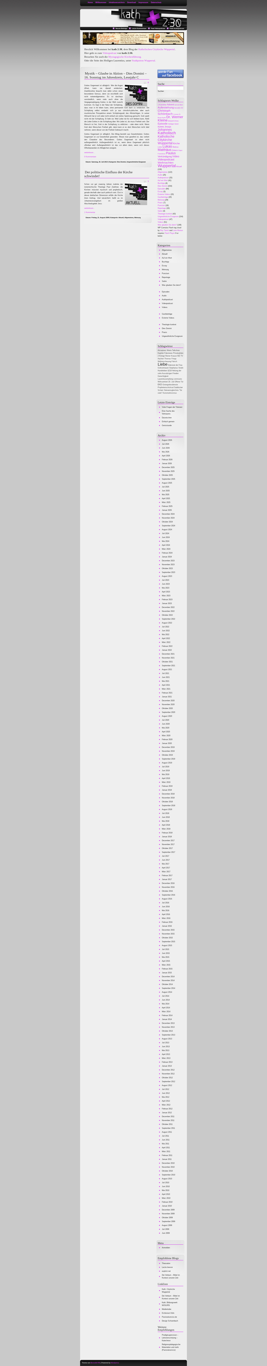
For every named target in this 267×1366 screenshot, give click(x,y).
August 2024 (167, 529)
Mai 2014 (165, 1004)
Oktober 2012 (167, 1078)
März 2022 (166, 642)
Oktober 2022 (167, 615)
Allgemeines (129, 217)
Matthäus (164, 150)
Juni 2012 (166, 1093)
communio (178, 379)
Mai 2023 (165, 588)
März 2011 (166, 1151)
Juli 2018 (165, 813)
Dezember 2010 (168, 1163)
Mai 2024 (165, 541)
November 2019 (168, 751)
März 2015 (166, 965)
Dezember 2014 (168, 976)
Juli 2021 (165, 673)
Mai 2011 (165, 1144)
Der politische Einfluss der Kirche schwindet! (108, 174)
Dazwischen (167, 418)
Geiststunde (167, 425)
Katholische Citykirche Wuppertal (166, 140)
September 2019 (168, 759)
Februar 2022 (167, 646)
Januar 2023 (167, 603)
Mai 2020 (165, 728)
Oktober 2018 (167, 802)
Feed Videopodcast (158, 28)
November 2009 (168, 1214)
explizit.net (166, 1271)
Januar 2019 (167, 790)
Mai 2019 (165, 774)
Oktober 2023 (167, 568)
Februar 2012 (167, 1109)
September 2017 (168, 852)
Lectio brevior (167, 1267)
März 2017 (166, 872)
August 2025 (167, 483)
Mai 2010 (165, 1190)
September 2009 (168, 1221)
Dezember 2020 (168, 701)
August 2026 (167, 440)
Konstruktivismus (170, 393)
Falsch (174, 361)
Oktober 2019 (167, 755)
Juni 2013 (166, 1046)
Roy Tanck (164, 230)
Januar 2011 (167, 1159)
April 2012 (166, 1101)
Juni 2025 (166, 491)
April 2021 (166, 685)
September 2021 (168, 666)
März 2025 (166, 502)
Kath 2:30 (93, 13)
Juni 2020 (166, 724)
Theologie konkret (165, 214)
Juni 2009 (166, 1233)
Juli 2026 (165, 444)
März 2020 (166, 736)
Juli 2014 (165, 996)
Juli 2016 (165, 903)
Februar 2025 (167, 506)
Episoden (161, 189)
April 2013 (166, 1054)
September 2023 (168, 572)
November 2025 (168, 471)
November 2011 (168, 1120)
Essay (160, 191)
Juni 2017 (166, 860)
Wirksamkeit (163, 382)
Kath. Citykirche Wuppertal (168, 1290)
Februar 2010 (167, 1202)
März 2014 (166, 1011)
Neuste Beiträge (121, 28)
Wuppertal (167, 165)
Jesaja (168, 126)
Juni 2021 (166, 677)
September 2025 (168, 479)
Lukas (167, 146)
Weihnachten (166, 162)
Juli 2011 (165, 1136)
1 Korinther (162, 105)
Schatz (160, 390)
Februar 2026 (167, 460)
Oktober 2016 (167, 891)
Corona (175, 114)
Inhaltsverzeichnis (117, 2)
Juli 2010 (165, 1183)
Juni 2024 (166, 537)
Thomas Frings (170, 359)
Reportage (162, 208)
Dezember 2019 (168, 747)
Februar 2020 (167, 739)
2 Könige (161, 356)
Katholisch (167, 133)
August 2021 (167, 669)
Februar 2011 (167, 1155)
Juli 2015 (165, 949)
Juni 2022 (166, 631)
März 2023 (166, 596)
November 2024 (168, 518)
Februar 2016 (167, 922)
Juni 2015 (166, 953)
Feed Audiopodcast (177, 28)
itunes (161, 126)
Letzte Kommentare (139, 28)
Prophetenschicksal (166, 387)
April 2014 (166, 1008)
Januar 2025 (167, 510)
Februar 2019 (167, 786)
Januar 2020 (167, 743)
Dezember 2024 (168, 514)
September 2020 (168, 712)
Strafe (180, 368)
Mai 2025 (165, 495)
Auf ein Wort (179, 105)
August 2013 (167, 1039)
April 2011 (166, 1148)
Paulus (171, 153)
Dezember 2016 (168, 883)
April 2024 (166, 545)
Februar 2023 (167, 599)
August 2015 (167, 945)
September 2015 (168, 942)
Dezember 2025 (168, 467)
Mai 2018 (165, 821)
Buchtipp (161, 183)
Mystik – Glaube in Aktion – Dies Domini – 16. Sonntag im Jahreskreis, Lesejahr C (115, 75)
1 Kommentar (89, 212)
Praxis (160, 203)
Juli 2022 (165, 627)
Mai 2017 (165, 864)
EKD (160, 384)
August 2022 (167, 623)
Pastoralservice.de (169, 1317)
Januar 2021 (167, 697)
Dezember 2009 (168, 1210)
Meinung (137, 217)
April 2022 (166, 638)
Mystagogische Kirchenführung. (125, 56)
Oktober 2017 (167, 848)
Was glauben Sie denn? (167, 225)
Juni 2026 (166, 448)
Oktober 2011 (167, 1124)
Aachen (161, 359)
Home (90, 2)
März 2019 (166, 782)
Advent (170, 104)
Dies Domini (121, 162)
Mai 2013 (165, 1050)
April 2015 (166, 961)
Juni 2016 (166, 907)
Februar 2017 (167, 875)
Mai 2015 (165, 957)
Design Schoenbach (170, 1321)
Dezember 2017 (168, 840)
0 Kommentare (90, 157)
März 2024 (166, 549)
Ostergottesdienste (170, 385)
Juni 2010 (166, 1186)
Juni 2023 (166, 584)
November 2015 (168, 934)
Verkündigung (165, 156)
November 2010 (168, 1167)
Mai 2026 (165, 452)
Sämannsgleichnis (171, 390)
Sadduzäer (178, 387)
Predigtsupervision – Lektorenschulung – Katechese (170, 1338)
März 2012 (166, 1105)
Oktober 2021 (167, 662)
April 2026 (166, 456)
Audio (160, 175)
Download (131, 2)
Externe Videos (164, 194)
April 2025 (166, 498)
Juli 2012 (165, 1089)
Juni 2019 (166, 770)
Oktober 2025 (167, 475)
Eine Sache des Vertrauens (168, 412)
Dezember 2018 (168, 794)
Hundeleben (162, 371)
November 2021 (168, 658)
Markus (176, 147)
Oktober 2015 (167, 938)
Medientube (166, 1309)
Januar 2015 (167, 973)
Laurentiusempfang (165, 379)
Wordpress (115, 1363)
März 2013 (166, 1058)
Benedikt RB (95, 1363)
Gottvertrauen (163, 368)
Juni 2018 (166, 817)
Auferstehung (166, 107)
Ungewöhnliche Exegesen (136, 162)
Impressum (143, 2)
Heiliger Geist (173, 124)
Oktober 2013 (167, 1031)
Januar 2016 (167, 926)
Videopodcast (110, 53)
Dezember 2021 (168, 654)
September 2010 (168, 1175)
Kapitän (161, 353)
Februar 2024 (167, 553)
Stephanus (173, 368)
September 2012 (168, 1081)
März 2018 (166, 829)
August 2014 (167, 992)
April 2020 (166, 732)
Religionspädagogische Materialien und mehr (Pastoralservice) (171, 1347)
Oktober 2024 (167, 522)
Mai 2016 (165, 910)
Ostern (175, 150)
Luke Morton (178, 230)
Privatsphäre (178, 353)
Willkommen (100, 2)
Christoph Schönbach (165, 112)
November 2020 (168, 704)
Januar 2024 (167, 557)
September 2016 (168, 895)
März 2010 (166, 1198)
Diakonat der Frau (175, 365)
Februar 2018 (167, 833)
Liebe (160, 147)
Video (175, 156)
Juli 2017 (165, 856)
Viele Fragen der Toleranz (172, 407)
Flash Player (170, 233)
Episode (163, 123)
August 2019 (167, 763)
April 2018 (166, 825)
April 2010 (166, 1194)
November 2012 (168, 1074)
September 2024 (168, 526)
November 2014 (168, 980)
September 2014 (168, 988)
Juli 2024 (165, 533)
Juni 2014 (166, 1000)
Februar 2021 (167, 693)
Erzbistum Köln (168, 1313)
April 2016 (166, 914)
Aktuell (121, 217)
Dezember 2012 (168, 1070)
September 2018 (168, 805)
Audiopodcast (163, 178)
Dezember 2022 (168, 607)
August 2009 (167, 1225)
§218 (170, 371)
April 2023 (166, 592)
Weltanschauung (164, 361)
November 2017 (168, 844)
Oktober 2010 (167, 1171)
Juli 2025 (165, 487)
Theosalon (166, 1263)
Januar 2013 (167, 1066)
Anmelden (166, 1248)
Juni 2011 (166, 1140)
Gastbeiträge (163, 197)
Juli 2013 (165, 1043)
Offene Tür (179, 382)
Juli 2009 (165, 1229)
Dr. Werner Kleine (170, 118)
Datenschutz (156, 2)
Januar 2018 (167, 837)
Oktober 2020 (167, 708)
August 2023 (167, 576)
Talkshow (176, 350)
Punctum (161, 205)
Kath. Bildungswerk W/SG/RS (169, 1303)
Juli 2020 (165, 720)
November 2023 (168, 564)
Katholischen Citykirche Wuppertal (156, 49)
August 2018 (167, 809)
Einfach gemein (168, 421)
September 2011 (168, 1128)
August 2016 (167, 899)
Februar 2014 (167, 1015)
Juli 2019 (165, 767)
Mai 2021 (165, 681)
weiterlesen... (89, 152)
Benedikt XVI (178, 108)
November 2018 (168, 798)
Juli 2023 (165, 580)
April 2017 (166, 868)
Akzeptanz (162, 350)
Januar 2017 (167, 879)
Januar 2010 (167, 1206)
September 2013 (168, 1035)
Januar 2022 (167, 650)
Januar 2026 (167, 463)
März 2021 (166, 689)
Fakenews (168, 353)
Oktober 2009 (167, 1217)
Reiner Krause (171, 356)
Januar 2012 (167, 1113)
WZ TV (180, 356)
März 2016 (166, 918)
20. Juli (171, 382)
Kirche (176, 143)
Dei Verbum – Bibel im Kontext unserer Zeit (171, 1276)
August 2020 (167, 716)
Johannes (165, 129)
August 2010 (167, 1179)
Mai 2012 (165, 1097)
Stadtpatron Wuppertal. (144, 60)
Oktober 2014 (167, 984)
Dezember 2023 (168, 561)
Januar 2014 (167, 1019)
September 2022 (168, 619)
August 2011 (167, 1132)
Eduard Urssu (173, 121)
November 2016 (168, 887)
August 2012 (167, 1085)
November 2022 (168, 611)
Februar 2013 (167, 1062)
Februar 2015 (167, 969)
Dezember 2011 (168, 1116)
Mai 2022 (165, 634)
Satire (160, 211)
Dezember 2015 (168, 930)
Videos (160, 222)
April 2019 (166, 778)
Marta (169, 350)
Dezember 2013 (168, 1023)
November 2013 (168, 1027)
